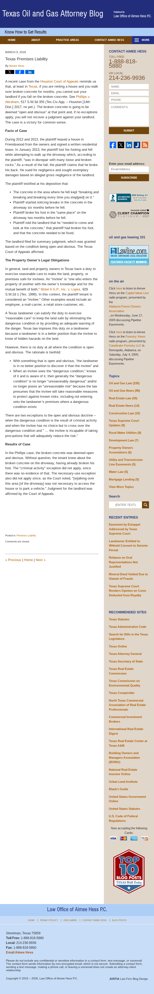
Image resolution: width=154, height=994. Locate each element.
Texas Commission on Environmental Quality (124, 683)
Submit (129, 130)
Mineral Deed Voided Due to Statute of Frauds (128, 576)
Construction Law (124, 413)
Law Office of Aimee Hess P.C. (59, 978)
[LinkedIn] (129, 145)
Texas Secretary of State (126, 661)
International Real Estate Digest (126, 731)
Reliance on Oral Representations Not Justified (123, 562)
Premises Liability (26, 535)
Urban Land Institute (123, 781)
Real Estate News (124, 405)
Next (41, 560)
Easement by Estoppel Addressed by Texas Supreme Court (124, 529)
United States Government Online (127, 799)
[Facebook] (113, 145)
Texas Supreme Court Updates (124, 423)
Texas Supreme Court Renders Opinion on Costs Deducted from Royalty (127, 590)
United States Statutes (124, 808)
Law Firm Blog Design (128, 978)
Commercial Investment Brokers (125, 719)
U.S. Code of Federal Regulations (123, 818)
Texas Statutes (119, 619)
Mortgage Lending (124, 479)
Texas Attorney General (125, 653)
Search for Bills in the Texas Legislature (128, 637)
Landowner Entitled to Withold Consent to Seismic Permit (128, 545)
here (119, 288)
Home (12, 39)
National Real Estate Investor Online (123, 772)
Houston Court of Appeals (59, 81)
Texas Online (118, 646)
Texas (32, 86)
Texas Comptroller (122, 693)
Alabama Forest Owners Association (125, 309)
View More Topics (121, 486)
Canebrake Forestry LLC (125, 345)
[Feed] (145, 145)
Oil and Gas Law (124, 383)
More (146, 39)
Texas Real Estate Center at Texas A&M (128, 743)
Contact (109, 39)
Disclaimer (70, 920)
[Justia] (137, 145)
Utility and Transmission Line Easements (126, 462)
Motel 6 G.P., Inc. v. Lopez (60, 289)
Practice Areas (67, 39)
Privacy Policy (49, 920)
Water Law (118, 471)
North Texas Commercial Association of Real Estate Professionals (127, 705)
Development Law (123, 440)
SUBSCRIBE (129, 177)
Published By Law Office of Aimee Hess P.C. (133, 14)
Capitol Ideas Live (137, 293)
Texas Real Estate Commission (121, 671)
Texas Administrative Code (127, 626)
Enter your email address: (127, 163)
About (35, 39)
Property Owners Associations (121, 450)
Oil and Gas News (124, 390)
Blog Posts (119, 920)
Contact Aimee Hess (94, 920)
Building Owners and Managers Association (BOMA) (124, 757)
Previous (13, 560)
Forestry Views (135, 336)
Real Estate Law (123, 398)
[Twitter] (121, 145)
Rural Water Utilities (125, 432)
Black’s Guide (118, 789)
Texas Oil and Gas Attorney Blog (52, 14)
